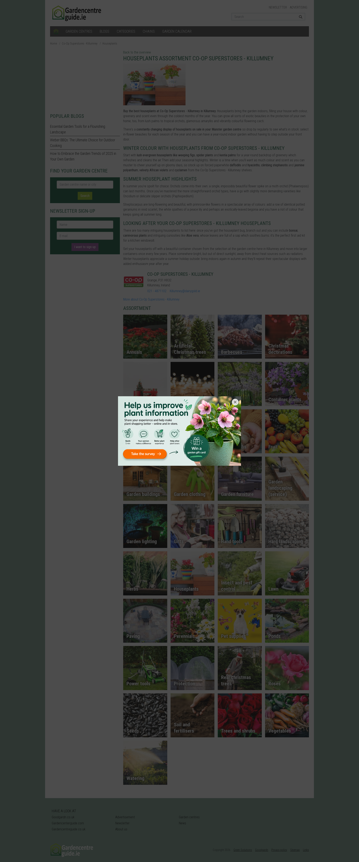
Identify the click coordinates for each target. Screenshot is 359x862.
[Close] (235, 402)
